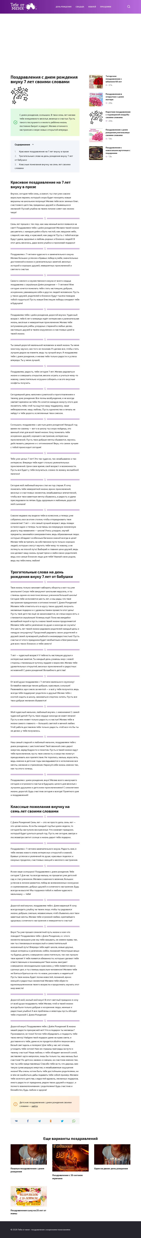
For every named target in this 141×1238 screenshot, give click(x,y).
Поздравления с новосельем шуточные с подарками (118, 150)
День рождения (63, 7)
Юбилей (92, 7)
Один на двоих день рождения (111, 1168)
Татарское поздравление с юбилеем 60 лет (114, 79)
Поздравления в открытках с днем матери (115, 97)
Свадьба (80, 7)
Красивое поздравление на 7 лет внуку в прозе (44, 151)
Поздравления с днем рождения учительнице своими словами (118, 132)
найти (35, 1106)
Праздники (105, 7)
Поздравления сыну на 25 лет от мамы (28, 1211)
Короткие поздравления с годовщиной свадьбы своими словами (118, 114)
